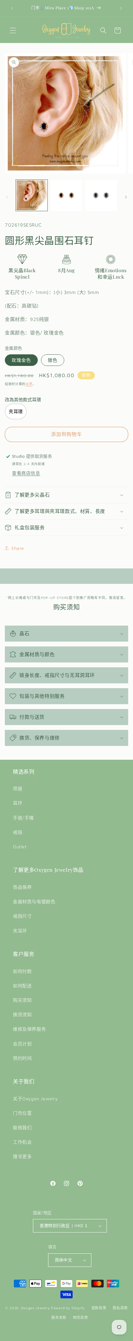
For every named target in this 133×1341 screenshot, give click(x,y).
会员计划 (22, 1043)
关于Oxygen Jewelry (35, 1098)
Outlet (20, 846)
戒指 (17, 832)
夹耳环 (20, 930)
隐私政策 (120, 1308)
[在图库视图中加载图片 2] (66, 195)
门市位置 (22, 1113)
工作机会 (22, 1142)
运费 (29, 384)
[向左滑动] (7, 197)
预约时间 (22, 1058)
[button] (13, 30)
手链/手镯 (23, 817)
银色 (52, 360)
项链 (17, 788)
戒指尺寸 (22, 916)
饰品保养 (22, 887)
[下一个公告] (121, 8)
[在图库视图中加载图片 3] (101, 195)
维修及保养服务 (29, 1029)
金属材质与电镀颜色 (34, 901)
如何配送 (22, 985)
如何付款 (22, 971)
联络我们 (22, 1127)
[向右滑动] (126, 197)
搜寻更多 (22, 1156)
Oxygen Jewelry (35, 1307)
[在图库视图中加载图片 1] (31, 195)
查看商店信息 (26, 473)
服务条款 (58, 1317)
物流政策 (80, 1317)
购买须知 (22, 1000)
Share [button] (17, 548)
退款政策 (99, 1308)
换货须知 (22, 1014)
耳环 (17, 803)
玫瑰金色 (21, 360)
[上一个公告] (12, 8)
